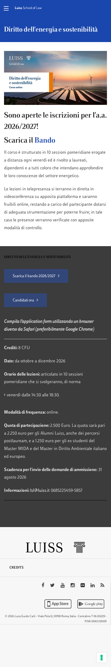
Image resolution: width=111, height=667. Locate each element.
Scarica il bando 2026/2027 (34, 276)
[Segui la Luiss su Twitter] (53, 586)
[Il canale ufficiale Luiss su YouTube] (63, 586)
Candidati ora (23, 300)
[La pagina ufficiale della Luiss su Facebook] (43, 586)
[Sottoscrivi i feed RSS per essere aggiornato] (102, 586)
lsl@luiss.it (40, 491)
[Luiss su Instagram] (73, 586)
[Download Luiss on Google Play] (90, 604)
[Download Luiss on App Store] (58, 604)
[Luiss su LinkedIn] (93, 586)
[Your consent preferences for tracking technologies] (101, 657)
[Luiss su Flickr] (83, 586)
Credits (16, 567)
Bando (44, 141)
